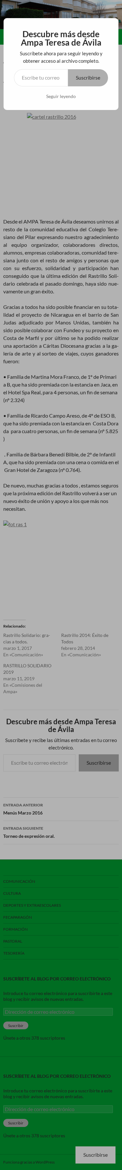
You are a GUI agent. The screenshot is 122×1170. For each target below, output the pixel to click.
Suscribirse (88, 77)
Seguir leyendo (61, 96)
